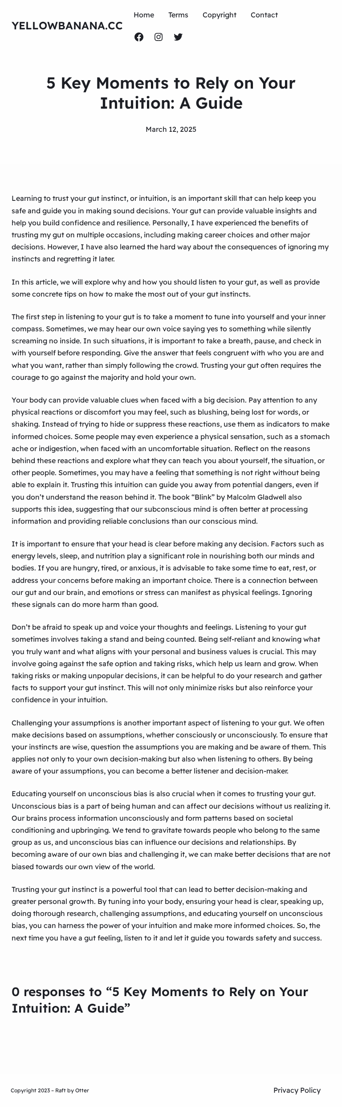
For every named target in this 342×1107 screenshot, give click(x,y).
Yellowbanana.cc (67, 25)
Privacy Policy (297, 1090)
